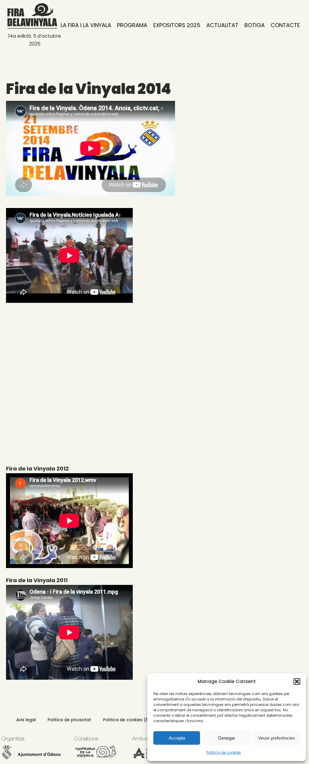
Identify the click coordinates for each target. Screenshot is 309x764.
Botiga (254, 25)
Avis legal (26, 720)
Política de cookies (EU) (128, 720)
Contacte (285, 25)
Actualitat (222, 25)
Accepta (177, 738)
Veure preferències (276, 738)
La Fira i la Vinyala (86, 25)
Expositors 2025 (176, 25)
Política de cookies (223, 752)
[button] (297, 682)
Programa (132, 25)
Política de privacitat (69, 720)
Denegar (226, 738)
